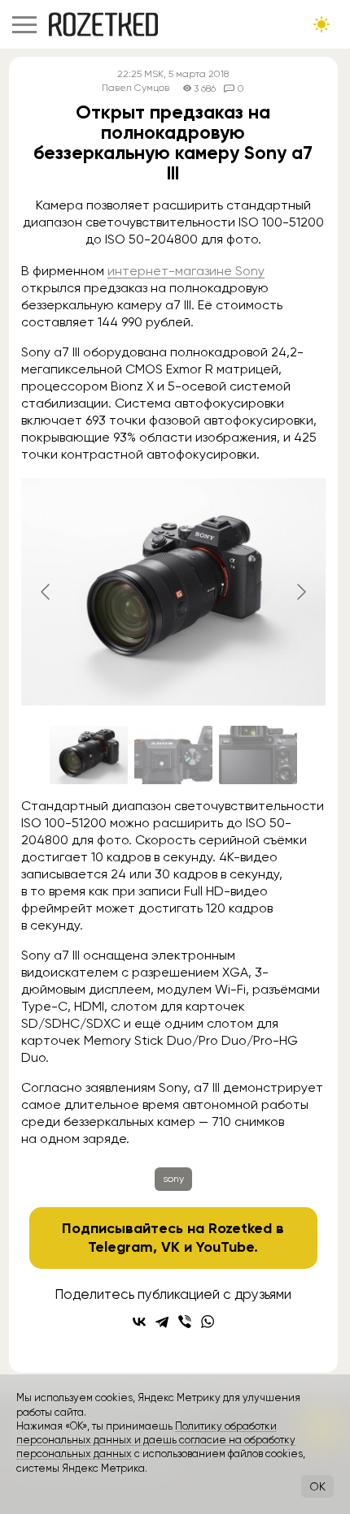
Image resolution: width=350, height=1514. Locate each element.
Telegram (120, 1247)
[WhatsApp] (207, 1321)
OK (317, 1486)
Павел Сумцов (135, 88)
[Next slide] (300, 592)
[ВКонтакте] (139, 1321)
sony (173, 1178)
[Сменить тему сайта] (321, 24)
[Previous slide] (46, 592)
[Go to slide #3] (258, 755)
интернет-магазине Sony (186, 270)
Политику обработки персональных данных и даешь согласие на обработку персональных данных (155, 1440)
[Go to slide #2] (173, 755)
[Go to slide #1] (89, 755)
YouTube (225, 1247)
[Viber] (185, 1321)
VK (170, 1247)
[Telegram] (162, 1321)
